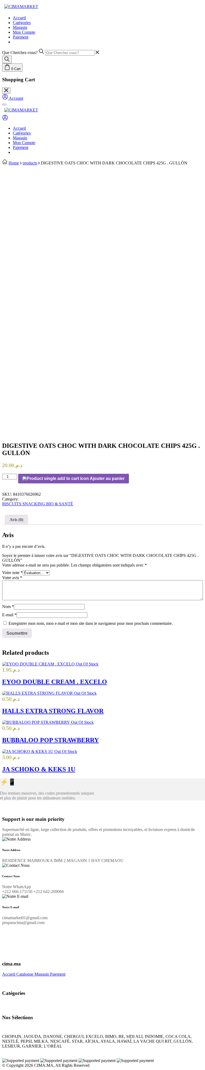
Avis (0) (16, 519)
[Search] (7, 59)
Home (14, 163)
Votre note (12, 572)
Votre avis (12, 577)
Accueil (19, 18)
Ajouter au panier (107, 478)
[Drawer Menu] (4, 104)
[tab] (16, 520)
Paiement (20, 37)
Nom (8, 606)
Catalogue (25, 974)
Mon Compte (24, 32)
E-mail (9, 615)
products (30, 163)
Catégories (22, 22)
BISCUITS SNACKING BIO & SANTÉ (37, 504)
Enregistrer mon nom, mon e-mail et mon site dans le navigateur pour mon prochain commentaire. (91, 623)
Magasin (20, 27)
